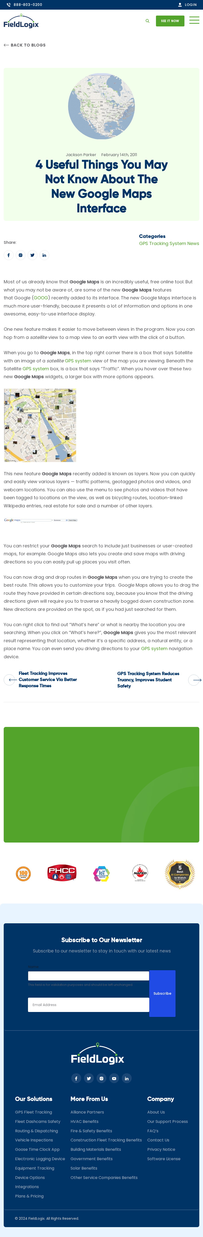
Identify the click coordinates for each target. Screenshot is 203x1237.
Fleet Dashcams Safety (37, 1121)
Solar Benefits (84, 1168)
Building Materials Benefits (96, 1149)
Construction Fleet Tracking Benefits (106, 1140)
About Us (156, 1112)
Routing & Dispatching (36, 1131)
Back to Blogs (28, 45)
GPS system (78, 361)
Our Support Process (167, 1121)
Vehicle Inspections (34, 1140)
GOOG (41, 298)
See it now (170, 21)
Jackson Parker (81, 155)
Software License (163, 1159)
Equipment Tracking (34, 1168)
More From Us (89, 1099)
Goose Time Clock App (37, 1149)
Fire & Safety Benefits (91, 1131)
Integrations (27, 1187)
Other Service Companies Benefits (104, 1177)
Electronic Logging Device (40, 1159)
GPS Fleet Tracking (33, 1112)
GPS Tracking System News (169, 243)
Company (160, 1099)
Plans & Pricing (29, 1196)
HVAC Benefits (85, 1121)
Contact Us (158, 1140)
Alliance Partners (87, 1112)
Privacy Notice (161, 1149)
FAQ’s (152, 1131)
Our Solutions (33, 1099)
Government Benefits (92, 1159)
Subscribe (162, 993)
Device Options (30, 1177)
